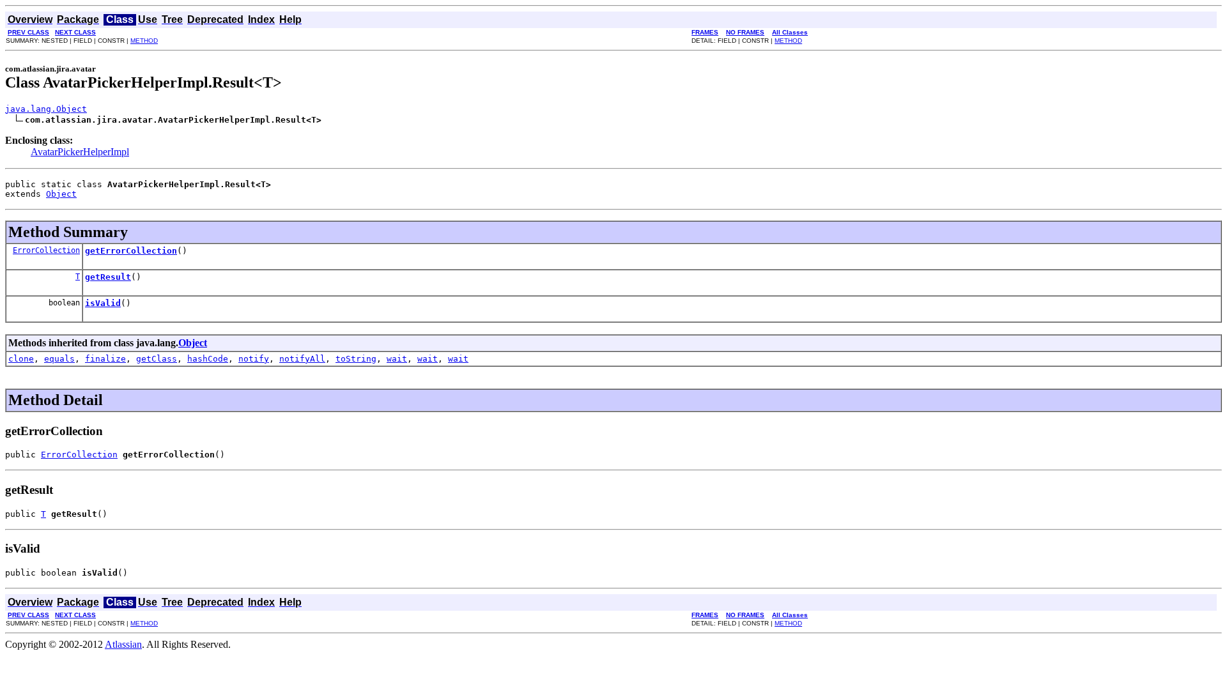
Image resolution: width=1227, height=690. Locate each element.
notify (253, 359)
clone (21, 359)
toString (356, 359)
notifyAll (302, 359)
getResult (108, 277)
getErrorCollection (131, 251)
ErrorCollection (46, 250)
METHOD (144, 40)
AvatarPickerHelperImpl (80, 151)
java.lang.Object (46, 109)
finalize (105, 359)
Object (61, 194)
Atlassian (123, 644)
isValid (103, 303)
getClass (156, 359)
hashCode (207, 359)
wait (397, 359)
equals (59, 359)
